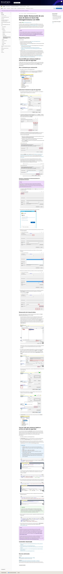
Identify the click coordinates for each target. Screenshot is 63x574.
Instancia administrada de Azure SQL (31, 13)
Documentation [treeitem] (4, 26)
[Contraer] (10, 12)
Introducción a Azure (59, 8)
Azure (22, 13)
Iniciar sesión (60, 6)
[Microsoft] (1, 6)
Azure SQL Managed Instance (27, 22)
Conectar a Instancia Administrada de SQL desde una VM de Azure (30, 47)
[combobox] (6, 14)
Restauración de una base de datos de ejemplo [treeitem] (6, 37)
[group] (32, 461)
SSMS (31, 42)
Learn (19, 13)
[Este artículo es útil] (52, 22)
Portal (54, 8)
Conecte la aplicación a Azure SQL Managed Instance (27, 545)
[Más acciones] (43, 13)
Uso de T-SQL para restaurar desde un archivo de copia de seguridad (57, 18)
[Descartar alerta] (61, 1)
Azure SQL (25, 13)
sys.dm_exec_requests (39, 533)
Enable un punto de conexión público (26, 45)
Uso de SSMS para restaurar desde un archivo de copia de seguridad (57, 16)
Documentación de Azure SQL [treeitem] (5, 17)
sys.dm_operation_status (23, 525)
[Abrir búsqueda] (58, 6)
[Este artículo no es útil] (53, 22)
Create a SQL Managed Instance (35, 41)
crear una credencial (28, 443)
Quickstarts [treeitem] (4, 30)
